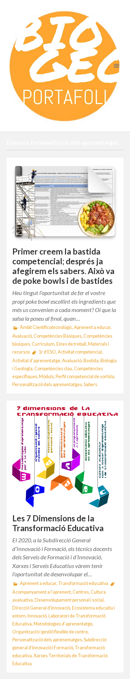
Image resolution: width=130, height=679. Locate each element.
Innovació (37, 616)
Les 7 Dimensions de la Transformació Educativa (58, 523)
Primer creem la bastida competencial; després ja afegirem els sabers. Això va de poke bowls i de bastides (63, 266)
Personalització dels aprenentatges (47, 384)
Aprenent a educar (92, 327)
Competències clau (53, 368)
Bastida (91, 360)
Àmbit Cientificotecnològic (46, 327)
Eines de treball (71, 344)
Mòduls (46, 376)
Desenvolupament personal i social (69, 600)
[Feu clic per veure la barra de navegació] (115, 65)
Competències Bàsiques (58, 336)
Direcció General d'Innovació (41, 608)
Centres (81, 592)
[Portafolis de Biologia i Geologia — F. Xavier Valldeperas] (65, 65)
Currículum (43, 344)
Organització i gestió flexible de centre (50, 632)
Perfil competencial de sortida (85, 376)
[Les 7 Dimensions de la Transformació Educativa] (65, 457)
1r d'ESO (47, 352)
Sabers (90, 384)
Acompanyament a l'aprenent (41, 592)
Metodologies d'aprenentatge (63, 624)
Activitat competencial (80, 352)
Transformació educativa (83, 583)
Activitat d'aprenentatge (36, 360)
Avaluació (22, 336)
